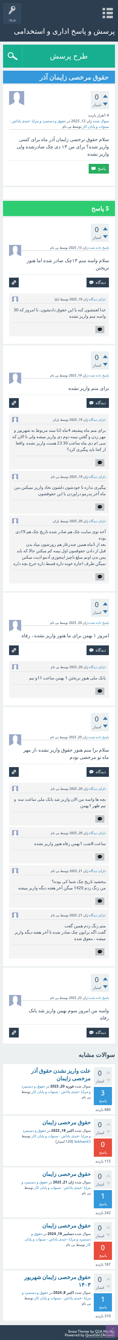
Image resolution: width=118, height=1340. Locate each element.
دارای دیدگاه (97, 299)
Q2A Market (105, 1331)
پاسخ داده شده (98, 247)
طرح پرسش (69, 56)
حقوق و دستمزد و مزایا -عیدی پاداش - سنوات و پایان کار (58, 1239)
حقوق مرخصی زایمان (66, 1122)
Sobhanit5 (82, 1141)
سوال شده (101, 121)
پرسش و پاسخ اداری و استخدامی (64, 31)
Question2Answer (100, 1335)
